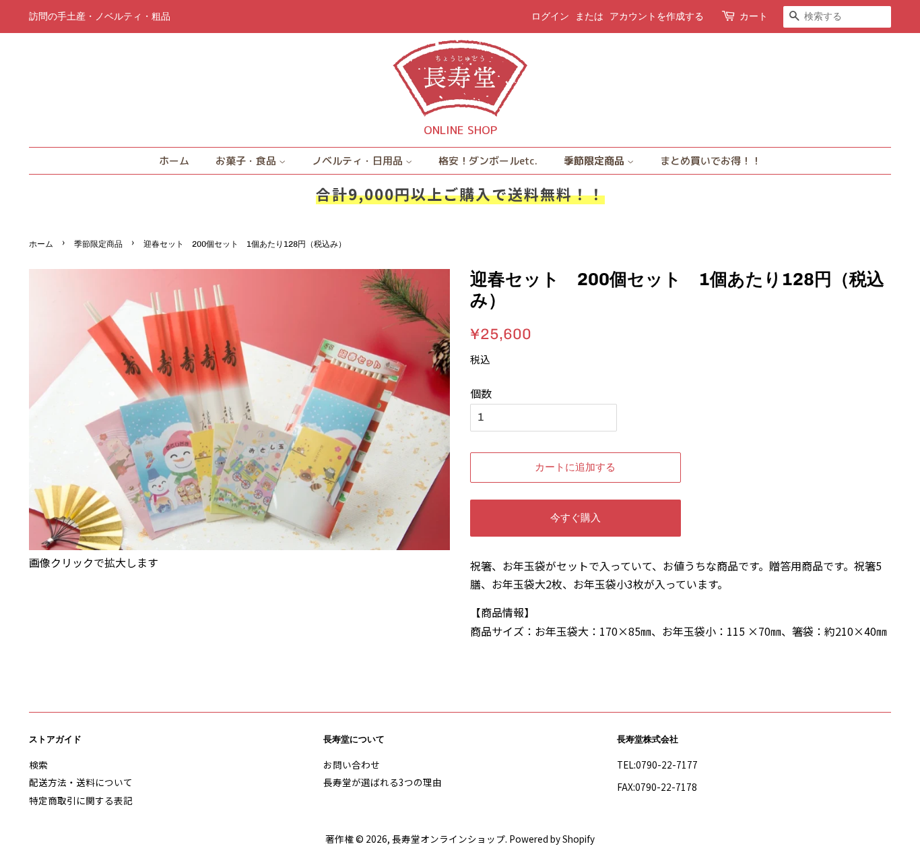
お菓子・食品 (247, 161)
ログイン (550, 16)
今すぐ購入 (575, 518)
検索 (38, 764)
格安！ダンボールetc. (487, 161)
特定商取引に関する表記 (81, 800)
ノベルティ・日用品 (358, 161)
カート (754, 16)
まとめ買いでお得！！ (710, 161)
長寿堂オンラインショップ (448, 838)
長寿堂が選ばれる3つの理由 (382, 782)
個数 (481, 393)
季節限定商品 (595, 161)
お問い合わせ (351, 764)
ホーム (174, 161)
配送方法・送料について (81, 782)
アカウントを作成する (657, 16)
